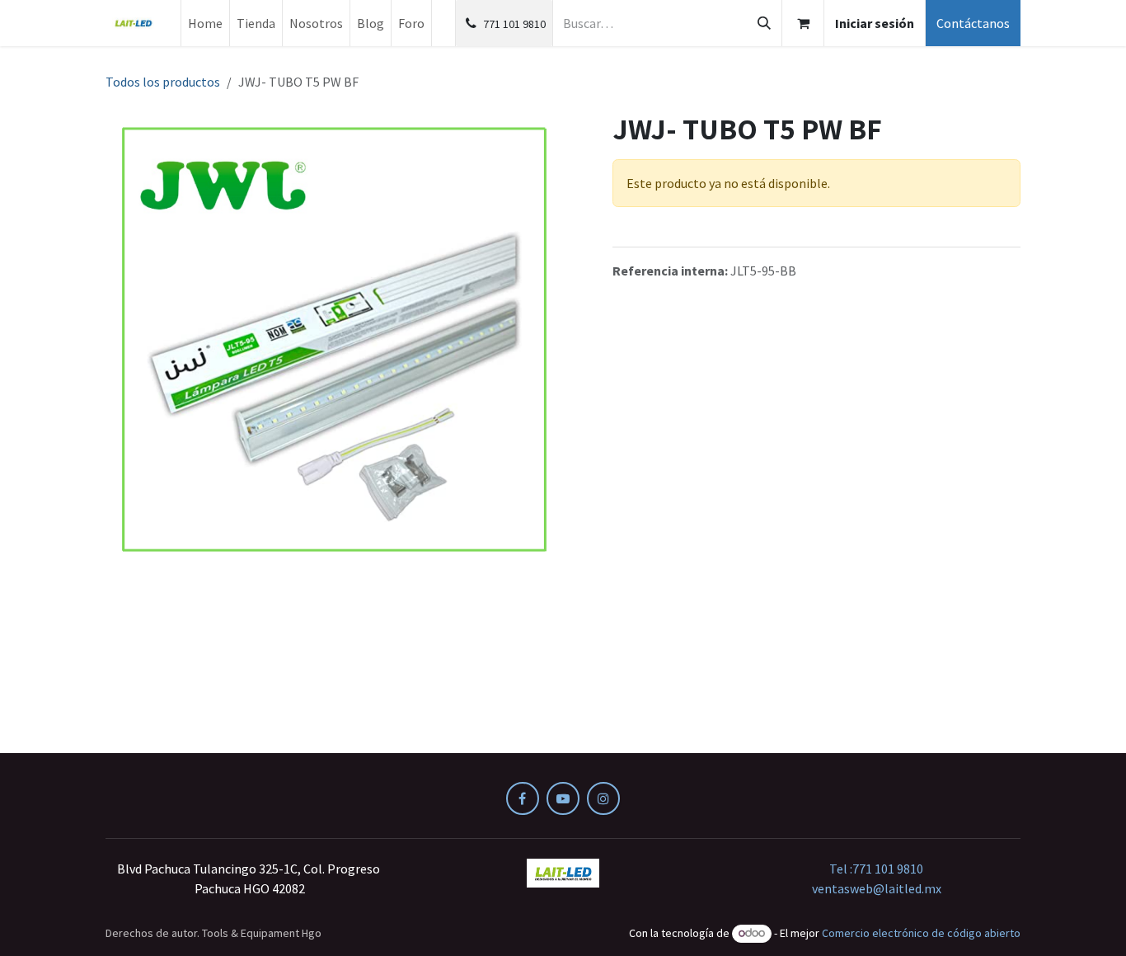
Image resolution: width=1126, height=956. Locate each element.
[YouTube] (563, 798)
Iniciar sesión (874, 23)
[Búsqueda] (764, 23)
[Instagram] (603, 798)
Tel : (876, 868)
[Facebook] (522, 798)
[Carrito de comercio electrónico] (802, 23)
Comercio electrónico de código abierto (921, 932)
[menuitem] (205, 23)
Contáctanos (973, 23)
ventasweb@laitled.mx (876, 888)
